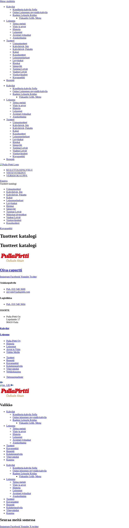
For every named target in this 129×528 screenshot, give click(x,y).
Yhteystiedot (12, 457)
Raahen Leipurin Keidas (25, 15)
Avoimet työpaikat (22, 35)
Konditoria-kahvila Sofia (25, 9)
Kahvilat (10, 6)
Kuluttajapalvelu (14, 454)
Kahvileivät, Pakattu (23, 49)
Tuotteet (10, 40)
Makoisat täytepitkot (16, 214)
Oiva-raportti (11, 270)
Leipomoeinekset (21, 57)
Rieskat (16, 63)
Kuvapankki (19, 77)
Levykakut (18, 60)
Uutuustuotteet (20, 43)
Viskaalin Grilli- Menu (30, 18)
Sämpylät (17, 66)
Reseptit (10, 80)
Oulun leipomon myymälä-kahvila (30, 417)
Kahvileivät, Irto (21, 46)
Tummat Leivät (20, 69)
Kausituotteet (19, 54)
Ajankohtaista (19, 37)
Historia (16, 29)
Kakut (16, 52)
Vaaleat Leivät (20, 71)
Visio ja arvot (19, 26)
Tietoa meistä (19, 23)
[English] (5, 385)
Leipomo (10, 20)
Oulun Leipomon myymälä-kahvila (30, 12)
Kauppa (10, 459)
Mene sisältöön (7, 1)
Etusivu (4, 181)
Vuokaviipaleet (20, 74)
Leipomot (17, 32)
